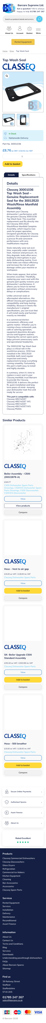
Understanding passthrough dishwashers (22, 958)
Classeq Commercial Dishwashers (19, 858)
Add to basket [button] (23, 590)
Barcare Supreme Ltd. (31, 5)
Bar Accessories (10, 883)
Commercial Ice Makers (14, 872)
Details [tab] (11, 175)
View (23, 499)
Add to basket (12, 163)
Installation (8, 910)
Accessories (8, 886)
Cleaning (7, 879)
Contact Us (8, 940)
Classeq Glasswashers (13, 862)
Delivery (6, 913)
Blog (5, 947)
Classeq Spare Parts (12, 890)
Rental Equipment (23, 42)
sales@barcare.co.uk (12, 1000)
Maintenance (9, 917)
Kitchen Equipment (11, 876)
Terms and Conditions (13, 944)
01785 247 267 (13, 997)
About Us (7, 937)
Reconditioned (9, 920)
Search (39, 19)
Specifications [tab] (28, 175)
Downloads (8, 954)
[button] (7, 76)
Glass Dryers (9, 865)
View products (23, 505)
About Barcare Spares (13, 965)
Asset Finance (9, 924)
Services (7, 906)
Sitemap (7, 968)
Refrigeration (9, 869)
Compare (23, 512)
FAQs (5, 961)
